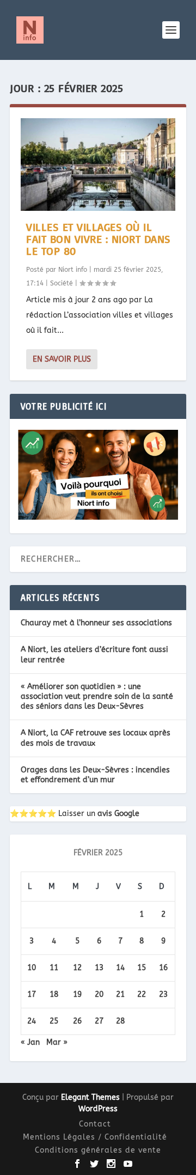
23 (163, 994)
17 (31, 994)
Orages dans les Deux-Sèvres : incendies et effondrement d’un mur (95, 774)
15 (141, 967)
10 (31, 967)
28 (120, 1021)
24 (31, 1021)
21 (120, 994)
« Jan (30, 1042)
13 (99, 967)
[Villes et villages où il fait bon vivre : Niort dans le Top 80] (98, 164)
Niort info (72, 269)
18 (54, 994)
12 (77, 967)
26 (77, 1021)
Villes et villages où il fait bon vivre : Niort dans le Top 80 (98, 239)
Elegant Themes (90, 1097)
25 (54, 1021)
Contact (95, 1124)
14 (120, 967)
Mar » (57, 1042)
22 (141, 994)
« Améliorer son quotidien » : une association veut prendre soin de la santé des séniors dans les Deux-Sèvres (97, 696)
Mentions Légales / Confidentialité (95, 1137)
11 (54, 967)
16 (163, 967)
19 (77, 994)
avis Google (118, 813)
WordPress (98, 1108)
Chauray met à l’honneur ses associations (96, 623)
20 (99, 994)
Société (61, 283)
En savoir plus (62, 359)
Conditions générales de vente (98, 1150)
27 (99, 1021)
